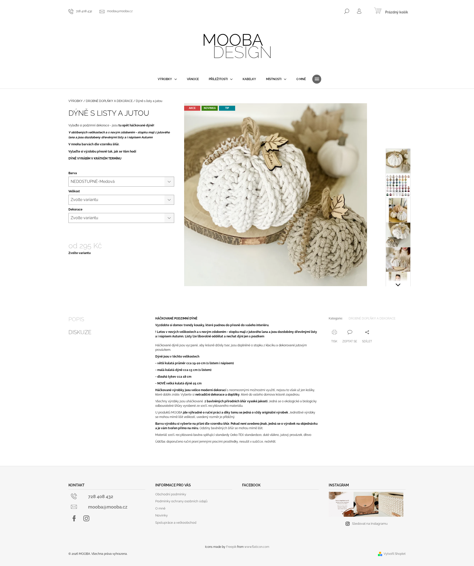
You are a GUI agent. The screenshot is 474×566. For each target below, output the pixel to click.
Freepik (231, 547)
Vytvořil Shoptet (395, 554)
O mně (160, 508)
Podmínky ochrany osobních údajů (181, 501)
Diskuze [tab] (79, 332)
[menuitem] (167, 79)
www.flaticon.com (256, 547)
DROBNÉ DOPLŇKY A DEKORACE (372, 318)
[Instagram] (86, 518)
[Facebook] (74, 518)
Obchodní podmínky (170, 494)
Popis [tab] (76, 319)
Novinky (161, 515)
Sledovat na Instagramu (370, 523)
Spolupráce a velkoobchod (175, 522)
